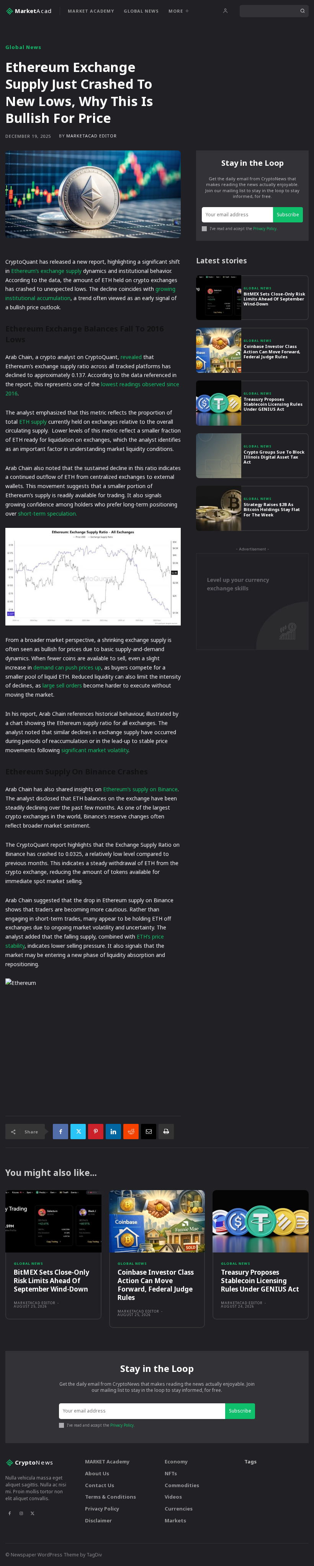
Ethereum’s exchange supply (46, 270)
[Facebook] (60, 1131)
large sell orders (62, 685)
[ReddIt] (131, 1131)
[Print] (166, 1131)
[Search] (302, 11)
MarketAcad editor (91, 136)
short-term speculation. (47, 513)
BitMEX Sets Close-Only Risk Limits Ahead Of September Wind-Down (274, 299)
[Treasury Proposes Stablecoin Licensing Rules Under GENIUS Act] (218, 403)
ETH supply (33, 421)
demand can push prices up (67, 667)
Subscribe (288, 214)
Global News (23, 47)
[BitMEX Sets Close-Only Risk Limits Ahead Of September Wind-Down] (218, 297)
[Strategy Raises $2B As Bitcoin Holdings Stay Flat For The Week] (218, 508)
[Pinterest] (95, 1131)
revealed (131, 357)
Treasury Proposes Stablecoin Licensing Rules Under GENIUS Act (273, 404)
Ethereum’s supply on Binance (140, 789)
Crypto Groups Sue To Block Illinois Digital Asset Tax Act (274, 457)
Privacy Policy (264, 228)
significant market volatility (94, 750)
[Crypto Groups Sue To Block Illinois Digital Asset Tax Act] (218, 455)
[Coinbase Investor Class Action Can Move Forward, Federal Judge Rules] (218, 350)
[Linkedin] (113, 1131)
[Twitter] (78, 1131)
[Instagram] (21, 1513)
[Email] (148, 1131)
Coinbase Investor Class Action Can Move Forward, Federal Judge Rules (272, 351)
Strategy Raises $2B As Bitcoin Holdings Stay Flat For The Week (272, 509)
